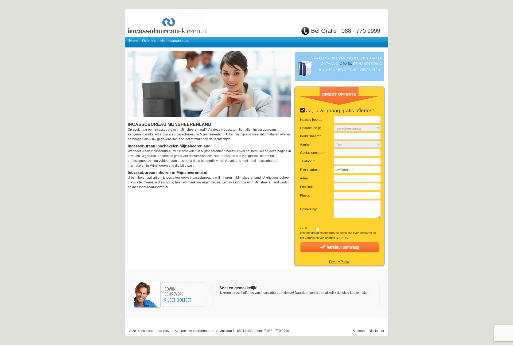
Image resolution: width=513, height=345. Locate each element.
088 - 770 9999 (360, 30)
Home (133, 41)
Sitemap (359, 331)
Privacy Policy (339, 261)
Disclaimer (376, 331)
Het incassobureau (174, 41)
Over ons (149, 41)
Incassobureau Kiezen (167, 23)
